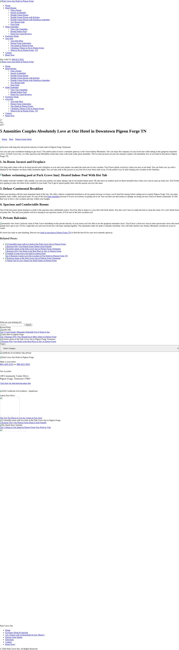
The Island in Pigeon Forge (21, 45)
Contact (8, 52)
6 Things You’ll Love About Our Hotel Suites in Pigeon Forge (31, 260)
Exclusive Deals (12, 36)
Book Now (10, 55)
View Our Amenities (19, 29)
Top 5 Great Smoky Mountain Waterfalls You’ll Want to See (25, 332)
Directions (9, 639)
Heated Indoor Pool (18, 31)
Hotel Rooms (10, 8)
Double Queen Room (19, 15)
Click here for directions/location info (15, 383)
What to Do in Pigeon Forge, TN (24, 50)
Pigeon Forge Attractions (20, 43)
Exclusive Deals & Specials (16, 632)
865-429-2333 (6, 364)
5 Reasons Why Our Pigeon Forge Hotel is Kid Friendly (28, 246)
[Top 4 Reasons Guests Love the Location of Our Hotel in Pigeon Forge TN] (25, 253)
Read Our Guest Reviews (21, 34)
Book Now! (10, 644)
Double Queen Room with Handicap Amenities (30, 20)
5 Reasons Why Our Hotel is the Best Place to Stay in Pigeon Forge (33, 251)
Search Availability (18, 13)
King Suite (14, 24)
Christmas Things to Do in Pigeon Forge (27, 48)
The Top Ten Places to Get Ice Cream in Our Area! (21, 418)
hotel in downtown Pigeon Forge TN (55, 232)
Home (7, 5)
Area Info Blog (16, 41)
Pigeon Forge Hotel (23, 139)
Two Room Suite (17, 22)
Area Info (9, 38)
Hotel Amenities (12, 27)
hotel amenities (53, 196)
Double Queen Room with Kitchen (25, 17)
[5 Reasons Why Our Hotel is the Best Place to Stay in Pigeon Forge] (33, 249)
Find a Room (15, 10)
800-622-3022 (18, 59)
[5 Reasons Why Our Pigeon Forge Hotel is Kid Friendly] (35, 244)
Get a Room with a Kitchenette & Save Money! (25, 635)
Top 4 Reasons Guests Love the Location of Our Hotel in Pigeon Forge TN (36, 256)
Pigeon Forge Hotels (13, 637)
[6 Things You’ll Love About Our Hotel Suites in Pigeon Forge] (33, 258)
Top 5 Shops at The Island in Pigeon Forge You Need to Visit (25, 427)
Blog (11, 139)
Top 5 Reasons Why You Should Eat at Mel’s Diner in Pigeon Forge (28, 337)
